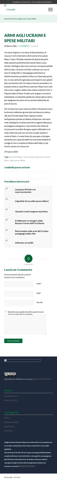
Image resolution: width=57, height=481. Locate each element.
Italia (7, 418)
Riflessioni (9, 426)
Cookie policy (10, 396)
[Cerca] (43, 9)
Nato (6, 160)
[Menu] (49, 9)
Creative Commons (42, 379)
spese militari (19, 160)
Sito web (40, 302)
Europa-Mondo (11, 422)
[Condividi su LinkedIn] (47, 175)
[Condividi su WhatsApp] (35, 175)
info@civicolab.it (27, 466)
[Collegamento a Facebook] (51, 477)
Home (6, 19)
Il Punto (11, 19)
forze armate (29, 157)
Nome (39, 283)
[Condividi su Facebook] (10, 175)
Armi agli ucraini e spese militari (25, 38)
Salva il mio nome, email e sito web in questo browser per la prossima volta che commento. (26, 313)
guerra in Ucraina (43, 157)
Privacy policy (11, 400)
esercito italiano (16, 157)
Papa (11, 160)
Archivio (8, 431)
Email (39, 293)
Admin (35, 46)
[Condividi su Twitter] (22, 175)
